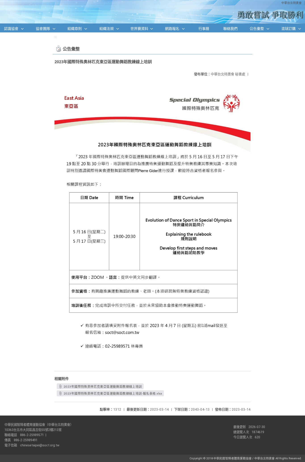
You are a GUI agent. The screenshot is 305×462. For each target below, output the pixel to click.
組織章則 (74, 29)
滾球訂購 (288, 29)
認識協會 (11, 29)
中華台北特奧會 (291, 2)
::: (55, 36)
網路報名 (172, 29)
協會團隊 (43, 29)
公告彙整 (257, 29)
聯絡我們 (230, 29)
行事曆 (203, 29)
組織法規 (106, 29)
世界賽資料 (139, 29)
